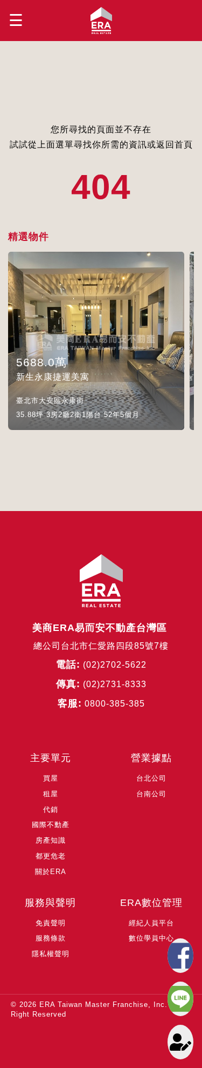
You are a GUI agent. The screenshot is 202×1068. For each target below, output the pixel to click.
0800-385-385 (115, 703)
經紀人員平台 (151, 923)
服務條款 (51, 938)
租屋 (50, 794)
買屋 (50, 778)
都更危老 (51, 856)
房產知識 (51, 840)
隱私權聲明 (50, 954)
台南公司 (151, 794)
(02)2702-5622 (115, 664)
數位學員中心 (151, 938)
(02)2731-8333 (115, 684)
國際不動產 (50, 825)
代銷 (50, 809)
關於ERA (50, 872)
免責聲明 (51, 923)
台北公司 (151, 778)
